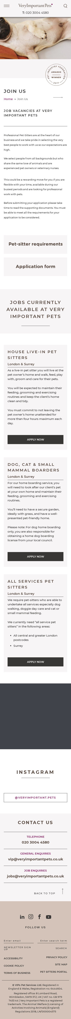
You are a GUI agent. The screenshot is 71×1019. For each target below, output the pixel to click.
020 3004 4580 (35, 13)
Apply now (35, 439)
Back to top (45, 893)
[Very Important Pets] (35, 7)
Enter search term (53, 940)
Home (8, 99)
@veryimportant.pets (35, 797)
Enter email (12, 940)
